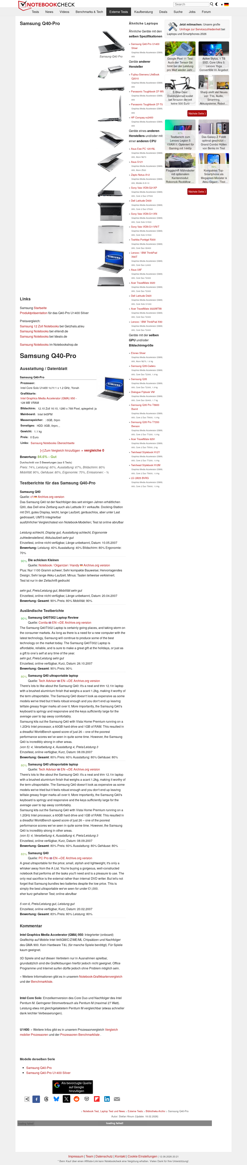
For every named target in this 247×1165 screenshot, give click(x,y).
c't (31, 496)
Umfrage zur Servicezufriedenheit (200, 29)
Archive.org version (51, 496)
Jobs (192, 11)
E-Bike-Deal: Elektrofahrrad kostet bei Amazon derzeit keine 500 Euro (180, 97)
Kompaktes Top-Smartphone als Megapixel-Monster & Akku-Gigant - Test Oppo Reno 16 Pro (214, 176)
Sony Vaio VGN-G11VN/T (145, 226)
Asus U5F (136, 269)
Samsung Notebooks (34, 331)
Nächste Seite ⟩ (197, 113)
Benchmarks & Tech (89, 11)
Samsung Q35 (139, 379)
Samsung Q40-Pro (39, 1067)
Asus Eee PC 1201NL (143, 148)
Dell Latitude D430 (141, 200)
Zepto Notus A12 (140, 175)
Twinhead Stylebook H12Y (145, 452)
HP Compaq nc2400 (142, 117)
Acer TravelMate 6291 (143, 439)
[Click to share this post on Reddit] (76, 1098)
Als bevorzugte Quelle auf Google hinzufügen (76, 1087)
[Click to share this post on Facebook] (36, 1099)
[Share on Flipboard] (96, 1098)
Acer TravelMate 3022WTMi (146, 308)
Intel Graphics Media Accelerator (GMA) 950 (47, 398)
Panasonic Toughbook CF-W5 (147, 91)
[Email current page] (117, 1099)
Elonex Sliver (138, 353)
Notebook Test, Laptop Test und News (104, 1111)
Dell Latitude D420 (141, 295)
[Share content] (27, 1099)
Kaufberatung (143, 11)
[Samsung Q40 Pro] (110, 42)
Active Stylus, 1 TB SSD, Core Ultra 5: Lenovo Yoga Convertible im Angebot (214, 64)
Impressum (75, 1156)
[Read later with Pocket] (86, 1098)
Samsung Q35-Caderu (143, 366)
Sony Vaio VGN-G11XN (144, 213)
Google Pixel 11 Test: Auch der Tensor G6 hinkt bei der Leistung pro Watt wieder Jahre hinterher (180, 64)
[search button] (212, 4)
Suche (178, 11)
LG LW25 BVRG (140, 478)
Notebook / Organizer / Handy (59, 565)
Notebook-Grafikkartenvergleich (100, 976)
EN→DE (58, 622)
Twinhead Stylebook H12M (145, 465)
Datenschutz (104, 1156)
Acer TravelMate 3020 (143, 283)
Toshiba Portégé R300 (143, 239)
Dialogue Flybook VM (143, 392)
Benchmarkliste (41, 981)
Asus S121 (137, 162)
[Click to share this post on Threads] (46, 1099)
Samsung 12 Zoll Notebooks (39, 326)
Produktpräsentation (33, 313)
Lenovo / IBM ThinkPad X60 (146, 322)
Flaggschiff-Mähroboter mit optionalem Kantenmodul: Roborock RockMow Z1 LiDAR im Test (180, 176)
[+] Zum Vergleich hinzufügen (60, 450)
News (49, 11)
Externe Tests (118, 11)
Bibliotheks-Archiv (155, 1111)
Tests (35, 11)
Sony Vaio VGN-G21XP (144, 187)
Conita (43, 622)
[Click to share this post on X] (66, 1098)
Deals (163, 11)
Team (89, 1156)
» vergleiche (92, 450)
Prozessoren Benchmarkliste (80, 1034)
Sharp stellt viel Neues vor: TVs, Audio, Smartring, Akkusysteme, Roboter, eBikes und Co (214, 98)
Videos (64, 11)
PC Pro (44, 858)
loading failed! (26, 1123)
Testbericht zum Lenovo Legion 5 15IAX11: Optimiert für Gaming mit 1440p (180, 142)
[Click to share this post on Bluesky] (56, 1099)
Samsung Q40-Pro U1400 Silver (48, 1072)
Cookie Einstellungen (142, 1156)
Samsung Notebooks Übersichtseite (52, 443)
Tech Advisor (47, 680)
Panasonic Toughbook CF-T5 (147, 104)
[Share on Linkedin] (107, 1098)
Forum (206, 11)
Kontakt (120, 1156)
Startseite (40, 308)
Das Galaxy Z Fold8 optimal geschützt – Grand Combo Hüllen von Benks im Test (214, 142)
